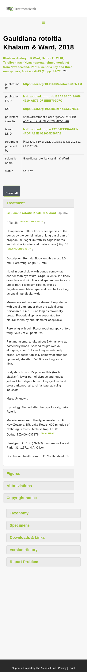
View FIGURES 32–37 (31, 221)
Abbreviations (19, 486)
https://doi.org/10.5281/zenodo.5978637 (51, 108)
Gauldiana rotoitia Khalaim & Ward (31, 213)
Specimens (20, 525)
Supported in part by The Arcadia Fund (34, 668)
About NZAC (48, 433)
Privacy (62, 668)
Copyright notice (22, 498)
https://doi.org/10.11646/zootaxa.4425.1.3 (52, 84)
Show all (11, 193)
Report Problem (24, 562)
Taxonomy (19, 513)
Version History (24, 550)
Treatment (16, 203)
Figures (13, 473)
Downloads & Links (27, 537)
